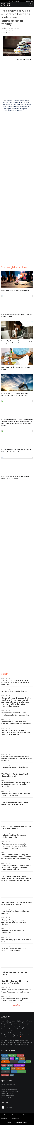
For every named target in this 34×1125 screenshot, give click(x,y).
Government (19, 102)
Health (13, 1068)
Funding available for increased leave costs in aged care (15, 803)
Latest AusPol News (7, 1098)
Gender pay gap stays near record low (16, 940)
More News (17, 1005)
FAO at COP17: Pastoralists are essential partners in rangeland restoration (15, 682)
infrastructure (21, 1068)
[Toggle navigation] (31, 4)
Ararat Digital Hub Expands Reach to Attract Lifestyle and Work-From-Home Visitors (16, 867)
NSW (16, 1058)
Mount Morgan (21, 104)
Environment (6, 1068)
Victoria (22, 1058)
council (29, 1062)
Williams (19, 111)
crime (11, 1075)
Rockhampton (7, 108)
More (22, 1037)
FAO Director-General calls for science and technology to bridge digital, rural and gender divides (16, 878)
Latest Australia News (8, 1085)
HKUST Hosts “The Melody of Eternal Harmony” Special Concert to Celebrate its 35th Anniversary (16, 857)
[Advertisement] (17, 80)
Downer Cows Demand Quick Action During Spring (14, 949)
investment (5, 1075)
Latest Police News (7, 1093)
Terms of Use (15, 1115)
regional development (22, 106)
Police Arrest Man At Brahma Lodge (14, 973)
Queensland (11, 106)
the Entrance (12, 111)
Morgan (13, 104)
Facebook (8, 1107)
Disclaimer (26, 1115)
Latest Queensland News (9, 1089)
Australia (4, 1055)
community (5, 1058)
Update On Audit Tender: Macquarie (12, 932)
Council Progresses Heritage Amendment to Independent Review (14, 922)
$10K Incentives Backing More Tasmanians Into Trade (14, 1000)
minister (10, 1065)
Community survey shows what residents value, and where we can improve (16, 758)
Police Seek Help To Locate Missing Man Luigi (13, 836)
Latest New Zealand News (9, 1091)
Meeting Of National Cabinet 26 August (15, 912)
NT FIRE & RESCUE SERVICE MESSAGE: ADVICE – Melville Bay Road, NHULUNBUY (15, 732)
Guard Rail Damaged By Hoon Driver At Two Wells (14, 982)
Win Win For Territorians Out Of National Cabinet (15, 775)
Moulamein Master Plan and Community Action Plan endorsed (16, 723)
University (22, 1062)
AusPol (4, 1065)
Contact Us (4, 1118)
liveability (27, 102)
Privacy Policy (15, 1118)
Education (6, 102)
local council (6, 104)
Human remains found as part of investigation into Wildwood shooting (15, 785)
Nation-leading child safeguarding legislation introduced (16, 903)
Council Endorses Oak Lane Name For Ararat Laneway (16, 827)
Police (12, 1058)
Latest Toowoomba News (9, 1087)
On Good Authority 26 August (14, 691)
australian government (21, 100)
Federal (12, 102)
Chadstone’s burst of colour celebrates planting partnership (15, 714)
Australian (10, 100)
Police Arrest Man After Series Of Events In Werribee (16, 795)
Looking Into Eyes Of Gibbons (14, 767)
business (13, 1072)
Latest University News (8, 1096)
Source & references (23, 59)
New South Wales (19, 1065)
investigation (21, 1072)
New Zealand (6, 1072)
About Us (3, 1115)
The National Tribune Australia (19, 1122)
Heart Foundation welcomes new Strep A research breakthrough (16, 991)
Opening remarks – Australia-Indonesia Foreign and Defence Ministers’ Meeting (15, 846)
